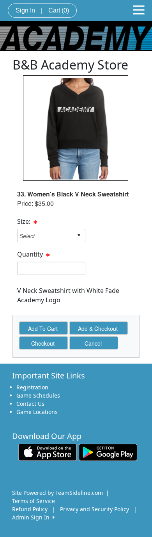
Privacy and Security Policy (94, 509)
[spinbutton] (51, 268)
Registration (32, 387)
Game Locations (37, 412)
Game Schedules (38, 395)
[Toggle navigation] (138, 9)
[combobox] (45, 235)
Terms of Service (33, 501)
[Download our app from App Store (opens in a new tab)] (47, 451)
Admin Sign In (32, 517)
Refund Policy (30, 509)
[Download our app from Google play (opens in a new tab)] (108, 451)
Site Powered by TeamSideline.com (57, 492)
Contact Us (30, 403)
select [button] (78, 235)
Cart (58, 10)
